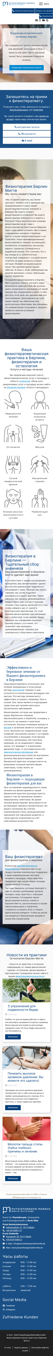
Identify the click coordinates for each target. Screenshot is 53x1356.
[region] (26, 53)
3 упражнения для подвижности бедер (23, 1008)
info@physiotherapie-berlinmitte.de (29, 1243)
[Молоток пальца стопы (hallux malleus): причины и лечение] (26, 1139)
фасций (7, 727)
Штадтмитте (28, 134)
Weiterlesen (13, 1037)
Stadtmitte (47, 16)
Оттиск (7, 1347)
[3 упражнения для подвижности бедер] (26, 1001)
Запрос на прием (43, 11)
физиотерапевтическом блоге (30, 976)
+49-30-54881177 (14, 1230)
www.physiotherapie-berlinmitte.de (27, 1248)
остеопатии (24, 381)
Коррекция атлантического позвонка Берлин (26, 34)
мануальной (18, 690)
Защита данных (21, 1347)
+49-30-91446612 (14, 1240)
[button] (26, 51)
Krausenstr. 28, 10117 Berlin (18, 1236)
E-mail (28, 140)
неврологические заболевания (18, 752)
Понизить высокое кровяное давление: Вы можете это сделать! (25, 1077)
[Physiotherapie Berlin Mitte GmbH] (19, 4)
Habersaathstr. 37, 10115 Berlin (20, 1227)
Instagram (10, 1309)
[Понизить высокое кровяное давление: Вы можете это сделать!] (26, 1068)
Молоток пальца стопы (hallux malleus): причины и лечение (25, 1148)
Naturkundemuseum (24, 11)
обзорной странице (16, 387)
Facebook (10, 1305)
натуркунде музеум (28, 127)
